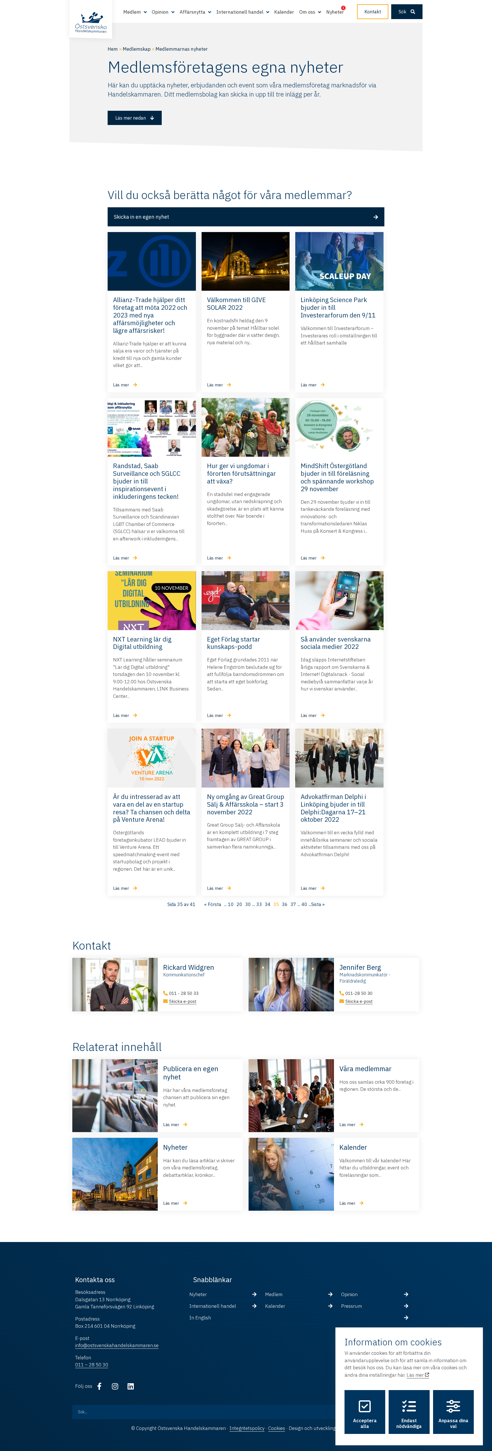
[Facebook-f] (99, 1386)
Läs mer (416, 1375)
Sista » (318, 904)
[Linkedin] (131, 1386)
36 (285, 904)
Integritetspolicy (247, 1428)
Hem (113, 49)
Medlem (273, 1294)
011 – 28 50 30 (91, 1365)
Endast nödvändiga (409, 1423)
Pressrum (351, 1306)
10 (231, 904)
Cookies (276, 1428)
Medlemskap (137, 49)
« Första (212, 904)
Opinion (349, 1294)
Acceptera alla (365, 1423)
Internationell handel (212, 1306)
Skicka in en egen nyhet (141, 217)
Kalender (284, 12)
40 (304, 904)
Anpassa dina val (453, 1423)
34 (267, 904)
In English (200, 1318)
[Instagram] (115, 1386)
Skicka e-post (182, 1001)
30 (248, 904)
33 (259, 904)
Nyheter (335, 12)
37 (293, 904)
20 (239, 904)
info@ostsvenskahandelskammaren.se (117, 1345)
